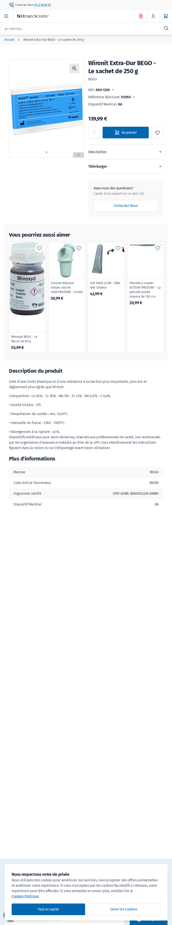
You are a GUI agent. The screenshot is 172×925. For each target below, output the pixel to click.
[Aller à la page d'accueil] (79, 16)
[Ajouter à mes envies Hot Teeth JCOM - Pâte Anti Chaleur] (118, 248)
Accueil (9, 40)
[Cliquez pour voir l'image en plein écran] (74, 68)
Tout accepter (48, 909)
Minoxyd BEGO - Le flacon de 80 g (24, 342)
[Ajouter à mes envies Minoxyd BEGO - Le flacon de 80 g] (39, 248)
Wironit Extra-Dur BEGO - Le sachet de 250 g (53, 40)
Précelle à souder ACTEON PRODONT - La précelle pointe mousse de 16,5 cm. (145, 293)
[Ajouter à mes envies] (157, 132)
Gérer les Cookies (123, 909)
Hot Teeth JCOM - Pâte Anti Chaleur (105, 288)
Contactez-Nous (126, 205)
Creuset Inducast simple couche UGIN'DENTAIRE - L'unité (67, 291)
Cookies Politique (25, 896)
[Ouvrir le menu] (6, 16)
